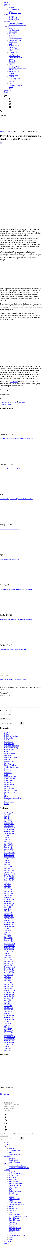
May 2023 (7, 888)
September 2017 (9, 1019)
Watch (10, 88)
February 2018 (9, 1010)
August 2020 (8, 951)
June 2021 (7, 932)
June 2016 (7, 1048)
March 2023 (8, 891)
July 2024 (7, 860)
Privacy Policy (9, 1106)
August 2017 (8, 1021)
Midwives (7, 21)
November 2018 (9, 992)
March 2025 (8, 845)
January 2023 (8, 895)
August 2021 (8, 928)
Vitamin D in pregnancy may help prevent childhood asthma (16, 499)
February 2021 (9, 940)
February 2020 (9, 963)
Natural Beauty (13, 69)
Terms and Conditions (11, 1105)
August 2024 (8, 859)
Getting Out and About (16, 57)
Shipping (7, 1110)
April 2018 (8, 1006)
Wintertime (5, 1094)
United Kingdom (14, 20)
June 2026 (7, 816)
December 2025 (9, 828)
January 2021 (8, 942)
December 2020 (9, 944)
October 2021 (9, 924)
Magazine (11, 7)
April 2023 (8, 890)
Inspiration (12, 63)
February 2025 (9, 847)
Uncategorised (9, 802)
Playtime (11, 76)
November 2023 (9, 876)
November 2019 (9, 969)
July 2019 (7, 977)
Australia (11, 16)
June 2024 (7, 862)
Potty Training (9, 788)
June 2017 (7, 1025)
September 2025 (9, 833)
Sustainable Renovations (16, 85)
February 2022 (9, 917)
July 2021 (7, 930)
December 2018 (9, 990)
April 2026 (8, 820)
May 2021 (7, 934)
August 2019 (8, 975)
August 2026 (8, 812)
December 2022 (9, 897)
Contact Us (8, 1103)
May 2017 (7, 1027)
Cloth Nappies (13, 42)
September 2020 (9, 950)
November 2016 (9, 1039)
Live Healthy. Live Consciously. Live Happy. (11, 468)
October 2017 (9, 1017)
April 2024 (8, 866)
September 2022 (9, 903)
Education (12, 47)
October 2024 (9, 855)
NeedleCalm (14, 382)
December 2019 (9, 967)
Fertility (11, 54)
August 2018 (8, 998)
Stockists (7, 14)
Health (11, 59)
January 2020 (8, 965)
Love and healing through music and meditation (13, 649)
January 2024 (8, 872)
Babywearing (13, 32)
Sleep (10, 83)
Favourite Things (14, 52)
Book (10, 11)
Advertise (7, 4)
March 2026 (8, 822)
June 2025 (7, 839)
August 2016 (8, 1044)
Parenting (11, 73)
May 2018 (7, 1004)
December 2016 (9, 1037)
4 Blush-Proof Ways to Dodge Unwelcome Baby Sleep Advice (16, 619)
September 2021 (9, 926)
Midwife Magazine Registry (17, 68)
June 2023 (7, 886)
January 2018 (8, 1011)
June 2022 (7, 909)
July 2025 (7, 837)
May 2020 (7, 957)
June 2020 (7, 955)
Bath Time (12, 33)
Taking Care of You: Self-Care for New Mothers (13, 679)
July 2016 (7, 1046)
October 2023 (9, 878)
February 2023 (9, 893)
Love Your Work (14, 66)
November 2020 (9, 946)
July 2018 (7, 1000)
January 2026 (8, 826)
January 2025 (8, 849)
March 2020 (8, 961)
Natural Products (14, 71)
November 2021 (9, 922)
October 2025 (9, 831)
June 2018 (7, 1002)
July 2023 (7, 884)
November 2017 (9, 1015)
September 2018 (9, 996)
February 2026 (9, 824)
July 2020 (7, 953)
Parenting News (13, 75)
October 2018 (9, 994)
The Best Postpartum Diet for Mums (9, 529)
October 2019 (9, 971)
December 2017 (9, 1013)
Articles (6, 26)
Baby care (12, 28)
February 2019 (9, 986)
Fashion (11, 51)
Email (2, 715)
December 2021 (9, 920)
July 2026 (7, 814)
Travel (11, 87)
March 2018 (8, 1008)
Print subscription (14, 9)
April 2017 (8, 1029)
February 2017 (9, 1033)
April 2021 (8, 936)
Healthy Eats (12, 61)
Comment (4, 693)
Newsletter (7, 90)
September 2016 (9, 1042)
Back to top (4, 1136)
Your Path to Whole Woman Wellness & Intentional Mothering (16, 438)
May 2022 (7, 911)
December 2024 (9, 851)
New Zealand (13, 18)
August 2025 (8, 835)
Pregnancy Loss (13, 80)
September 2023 (9, 880)
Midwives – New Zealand (16, 23)
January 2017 (8, 1035)
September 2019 (9, 973)
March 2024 (8, 868)
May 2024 (7, 864)
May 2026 (7, 818)
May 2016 (7, 1050)
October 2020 (9, 948)
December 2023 (9, 874)
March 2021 (8, 938)
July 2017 (7, 1023)
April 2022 (8, 913)
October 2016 (9, 1041)
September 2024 (9, 857)
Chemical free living (15, 40)
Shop (5, 6)
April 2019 (8, 982)
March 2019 (8, 984)
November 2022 (9, 899)
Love (10, 64)
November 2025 (9, 829)
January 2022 (8, 919)
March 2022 (8, 915)
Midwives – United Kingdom (17, 25)
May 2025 (7, 841)
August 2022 (8, 905)
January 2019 (8, 988)
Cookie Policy (9, 1108)
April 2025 (8, 843)
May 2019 (7, 981)
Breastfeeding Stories (15, 38)
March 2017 (8, 1031)
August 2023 (8, 882)
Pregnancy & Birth (14, 78)
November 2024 (9, 853)
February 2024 (9, 870)
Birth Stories (12, 35)
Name (2, 711)
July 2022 (7, 907)
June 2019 (7, 979)
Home (6, 2)
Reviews (11, 82)
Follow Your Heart (14, 56)
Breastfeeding (13, 37)
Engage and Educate (15, 49)
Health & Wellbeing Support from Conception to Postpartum (16, 589)
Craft (10, 44)
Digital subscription (15, 13)
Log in (6, 92)
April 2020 (8, 959)
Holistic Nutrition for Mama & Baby (9, 559)
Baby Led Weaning (14, 30)
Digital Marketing (14, 45)
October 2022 (9, 901)
